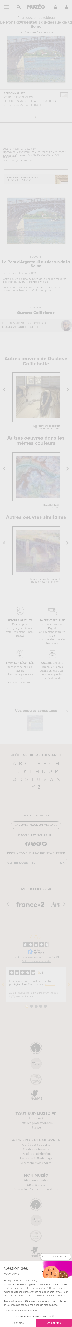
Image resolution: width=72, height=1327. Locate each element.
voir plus (50, 984)
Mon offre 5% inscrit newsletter (36, 1189)
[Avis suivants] (69, 984)
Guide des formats (36, 1149)
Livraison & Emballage (36, 1158)
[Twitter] (44, 845)
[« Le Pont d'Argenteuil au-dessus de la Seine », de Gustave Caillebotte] (35, 723)
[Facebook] (28, 845)
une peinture (30, 279)
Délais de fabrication (36, 1153)
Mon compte (36, 1184)
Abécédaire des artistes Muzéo (36, 755)
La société (36, 1118)
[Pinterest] (39, 845)
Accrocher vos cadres (36, 1163)
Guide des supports (36, 1144)
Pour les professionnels (36, 1123)
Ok (62, 862)
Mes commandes (36, 1180)
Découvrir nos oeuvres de (25, 325)
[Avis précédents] (3, 984)
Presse (36, 1127)
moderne (61, 279)
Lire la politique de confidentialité (21, 1311)
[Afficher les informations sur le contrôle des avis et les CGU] (57, 957)
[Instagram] (33, 845)
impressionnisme (38, 282)
